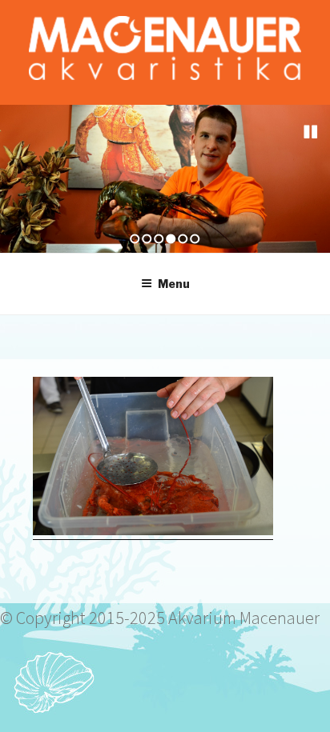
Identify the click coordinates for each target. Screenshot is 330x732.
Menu (174, 283)
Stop (311, 132)
